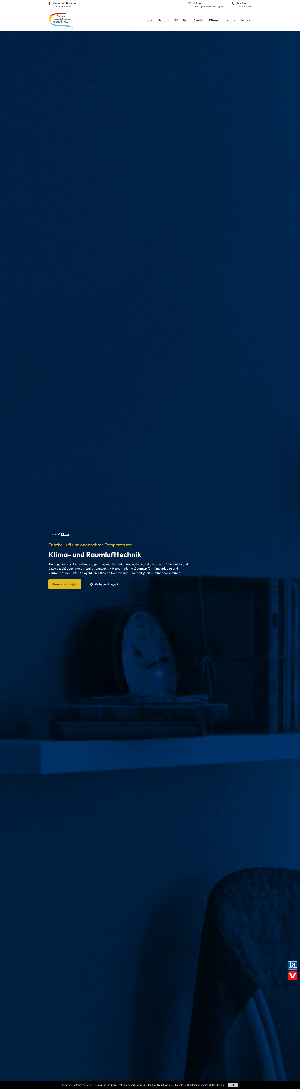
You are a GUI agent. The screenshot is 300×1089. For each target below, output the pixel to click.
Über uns (229, 20)
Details (220, 1085)
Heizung (163, 20)
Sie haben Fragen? (106, 584)
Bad (185, 20)
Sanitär (199, 20)
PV (176, 20)
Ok (232, 1085)
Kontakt (246, 20)
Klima (213, 20)
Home (148, 20)
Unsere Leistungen (65, 584)
